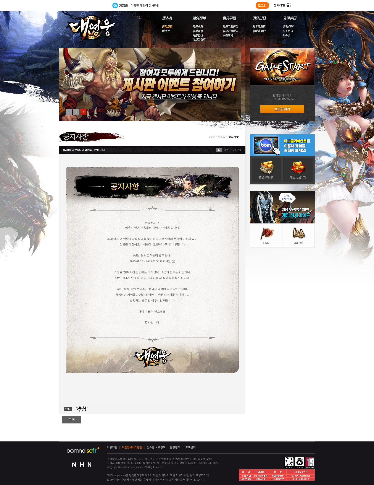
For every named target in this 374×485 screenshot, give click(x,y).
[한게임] (94, 5)
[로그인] (262, 5)
